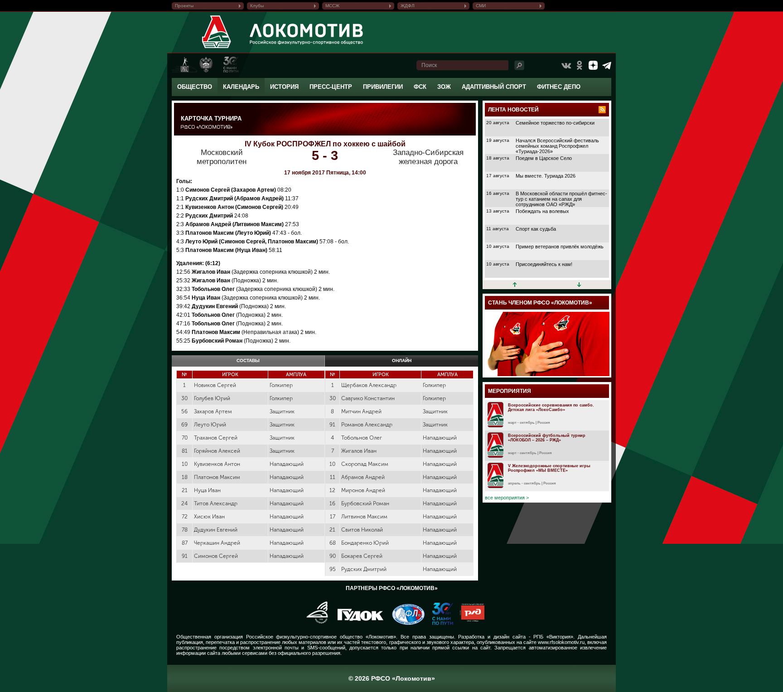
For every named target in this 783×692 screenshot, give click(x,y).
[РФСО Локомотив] (217, 48)
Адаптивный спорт (494, 86)
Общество (194, 86)
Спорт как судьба (536, 229)
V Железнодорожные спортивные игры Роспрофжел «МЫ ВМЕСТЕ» (549, 468)
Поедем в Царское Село (544, 158)
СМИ (481, 5)
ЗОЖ (444, 86)
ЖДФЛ (408, 5)
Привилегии (383, 86)
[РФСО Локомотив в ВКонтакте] (565, 65)
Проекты (184, 5)
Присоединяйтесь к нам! (544, 264)
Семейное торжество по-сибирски (555, 123)
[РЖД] (468, 623)
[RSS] (602, 109)
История (284, 86)
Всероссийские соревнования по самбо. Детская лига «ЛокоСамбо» (551, 407)
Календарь (241, 86)
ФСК (420, 86)
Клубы (257, 5)
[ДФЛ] (404, 623)
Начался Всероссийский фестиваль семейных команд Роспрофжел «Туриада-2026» (557, 146)
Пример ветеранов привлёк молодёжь (560, 246)
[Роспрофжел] (314, 623)
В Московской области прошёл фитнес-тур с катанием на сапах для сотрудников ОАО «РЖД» (561, 199)
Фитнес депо (558, 86)
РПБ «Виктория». (554, 636)
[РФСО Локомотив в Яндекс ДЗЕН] (593, 65)
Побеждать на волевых (542, 211)
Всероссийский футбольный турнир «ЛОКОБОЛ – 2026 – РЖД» (546, 437)
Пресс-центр (330, 86)
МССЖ (332, 5)
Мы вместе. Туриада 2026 (545, 176)
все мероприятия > (507, 497)
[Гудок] (357, 623)
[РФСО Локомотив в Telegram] (606, 65)
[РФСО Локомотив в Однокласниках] (579, 65)
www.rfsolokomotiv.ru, (562, 642)
